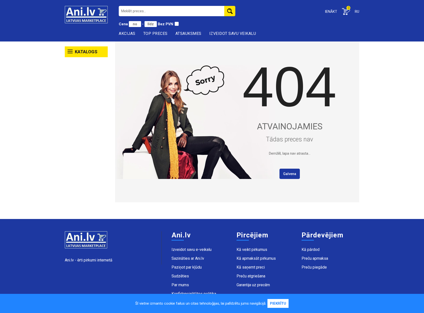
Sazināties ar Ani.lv (188, 258)
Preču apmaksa (315, 258)
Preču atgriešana (251, 276)
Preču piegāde (314, 267)
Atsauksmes (188, 33)
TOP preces (155, 33)
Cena (124, 24)
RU (357, 11)
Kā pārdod (310, 249)
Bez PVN (165, 24)
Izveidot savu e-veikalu (192, 249)
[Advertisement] (86, 134)
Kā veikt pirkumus (252, 249)
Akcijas (127, 33)
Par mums (180, 285)
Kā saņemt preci (251, 267)
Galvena (289, 174)
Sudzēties (180, 276)
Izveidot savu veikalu (232, 33)
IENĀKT (331, 11)
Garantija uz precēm (253, 285)
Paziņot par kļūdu (187, 267)
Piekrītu (278, 303)
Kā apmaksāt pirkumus (256, 258)
